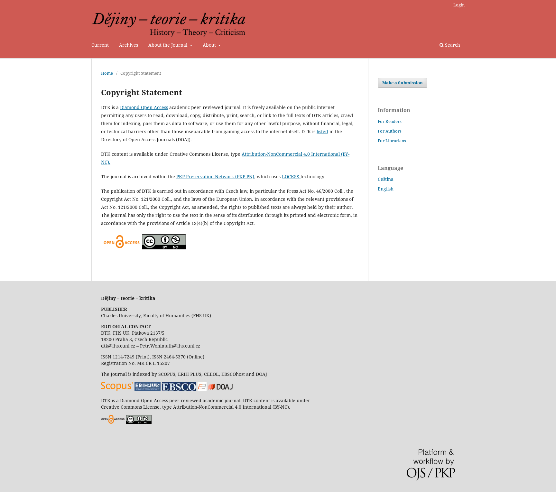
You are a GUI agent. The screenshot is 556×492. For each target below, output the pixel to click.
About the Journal (168, 45)
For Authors (390, 131)
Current (100, 45)
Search (452, 45)
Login (459, 5)
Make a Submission (402, 83)
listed (322, 131)
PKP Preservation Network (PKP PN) (215, 176)
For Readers (390, 121)
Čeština (386, 179)
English (386, 189)
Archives (128, 45)
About (210, 45)
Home (107, 73)
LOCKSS (291, 176)
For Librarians (392, 141)
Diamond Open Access (144, 107)
